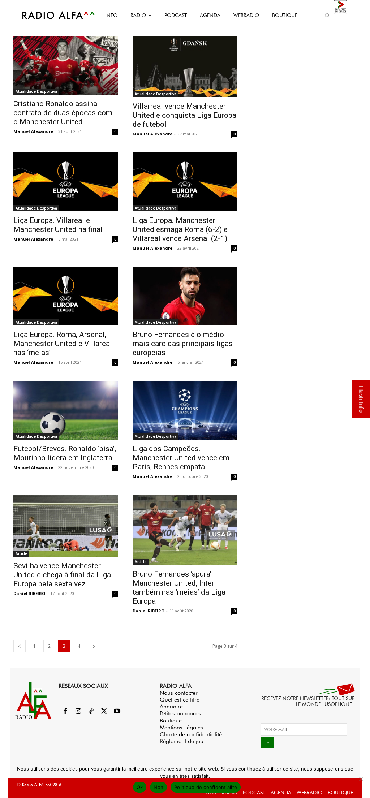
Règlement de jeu (181, 741)
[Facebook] (65, 711)
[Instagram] (78, 711)
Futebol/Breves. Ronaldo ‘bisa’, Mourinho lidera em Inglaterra (64, 453)
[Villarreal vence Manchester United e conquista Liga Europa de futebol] (185, 66)
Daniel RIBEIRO (29, 593)
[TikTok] (91, 711)
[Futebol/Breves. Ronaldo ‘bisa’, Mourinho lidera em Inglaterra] (65, 410)
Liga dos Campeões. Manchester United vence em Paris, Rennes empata (181, 457)
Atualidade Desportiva (36, 91)
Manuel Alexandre (33, 131)
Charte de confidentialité (191, 734)
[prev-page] (19, 646)
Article (21, 553)
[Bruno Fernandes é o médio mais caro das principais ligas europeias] (185, 296)
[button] (327, 15)
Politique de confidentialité (205, 787)
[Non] (361, 778)
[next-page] (94, 646)
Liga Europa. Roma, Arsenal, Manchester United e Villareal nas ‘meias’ (62, 343)
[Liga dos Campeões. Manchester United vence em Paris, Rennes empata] (185, 410)
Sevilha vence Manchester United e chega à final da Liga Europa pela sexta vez (62, 574)
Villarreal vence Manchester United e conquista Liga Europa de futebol (184, 115)
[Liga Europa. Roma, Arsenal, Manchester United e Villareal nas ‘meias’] (65, 296)
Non (158, 787)
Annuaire (171, 706)
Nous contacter (179, 692)
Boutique (171, 720)
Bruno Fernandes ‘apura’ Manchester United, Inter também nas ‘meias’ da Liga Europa (179, 587)
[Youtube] (117, 711)
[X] (104, 711)
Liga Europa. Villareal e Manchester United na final (58, 225)
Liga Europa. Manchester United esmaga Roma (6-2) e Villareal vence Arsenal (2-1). (181, 229)
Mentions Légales (181, 727)
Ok (140, 787)
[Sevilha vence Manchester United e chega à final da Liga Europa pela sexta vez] (65, 526)
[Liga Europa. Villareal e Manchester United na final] (65, 181)
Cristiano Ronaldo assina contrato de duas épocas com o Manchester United (62, 112)
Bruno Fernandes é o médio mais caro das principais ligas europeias (183, 343)
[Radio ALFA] (50, 15)
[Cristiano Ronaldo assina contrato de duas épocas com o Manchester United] (65, 65)
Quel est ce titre (179, 699)
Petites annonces (180, 713)
